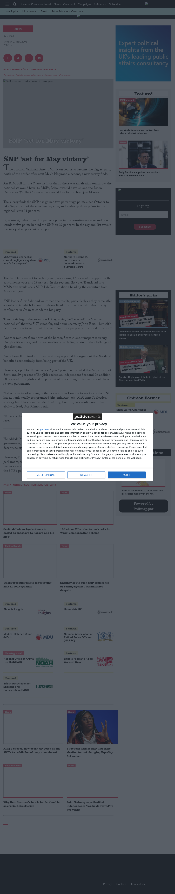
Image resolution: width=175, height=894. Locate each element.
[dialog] (87, 447)
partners (44, 429)
